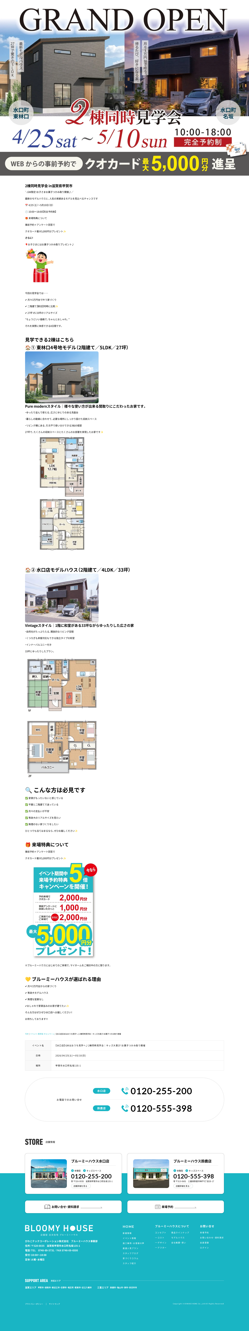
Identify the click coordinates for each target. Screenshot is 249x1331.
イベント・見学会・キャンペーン (42, 1034)
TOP (27, 1034)
